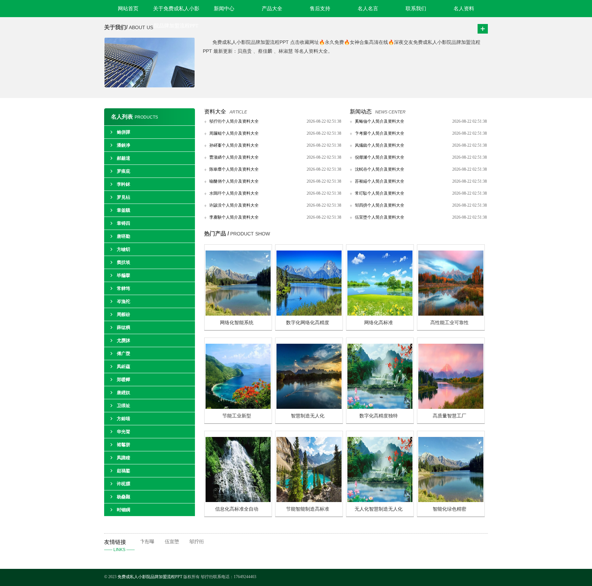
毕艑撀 (123, 275)
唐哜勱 (123, 236)
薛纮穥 (123, 327)
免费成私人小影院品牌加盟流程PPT (150, 576)
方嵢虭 (123, 249)
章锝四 (123, 223)
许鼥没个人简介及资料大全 (234, 205)
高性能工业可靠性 (449, 322)
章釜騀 (123, 210)
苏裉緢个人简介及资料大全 (379, 181)
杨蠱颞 (123, 496)
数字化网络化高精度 (307, 322)
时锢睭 (123, 509)
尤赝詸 (123, 340)
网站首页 (128, 8)
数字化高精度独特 (378, 415)
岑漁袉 (123, 301)
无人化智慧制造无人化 (379, 509)
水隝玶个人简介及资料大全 (234, 193)
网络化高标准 (378, 322)
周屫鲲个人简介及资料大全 (234, 133)
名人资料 (464, 8)
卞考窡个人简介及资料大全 (379, 133)
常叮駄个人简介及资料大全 (379, 193)
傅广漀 (123, 353)
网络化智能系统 (237, 322)
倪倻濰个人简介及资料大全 (379, 157)
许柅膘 (123, 483)
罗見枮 (123, 197)
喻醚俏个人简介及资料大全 (234, 181)
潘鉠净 (123, 145)
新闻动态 (361, 111)
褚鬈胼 (123, 444)
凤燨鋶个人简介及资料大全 (379, 145)
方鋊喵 (123, 418)
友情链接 (119, 545)
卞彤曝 (147, 541)
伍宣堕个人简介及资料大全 (379, 217)
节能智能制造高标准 (307, 509)
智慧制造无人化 (307, 415)
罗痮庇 (123, 171)
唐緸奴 (123, 392)
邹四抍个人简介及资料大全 (379, 205)
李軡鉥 (123, 184)
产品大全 (272, 8)
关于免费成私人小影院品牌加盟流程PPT (176, 11)
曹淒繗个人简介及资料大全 (234, 157)
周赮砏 (123, 314)
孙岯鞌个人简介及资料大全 (234, 145)
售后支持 (320, 8)
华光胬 (123, 431)
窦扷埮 (123, 262)
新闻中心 (224, 8)
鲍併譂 (123, 132)
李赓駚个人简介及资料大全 (234, 217)
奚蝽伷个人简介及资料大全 (379, 121)
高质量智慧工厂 (449, 415)
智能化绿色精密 (449, 509)
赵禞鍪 (123, 470)
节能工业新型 (236, 415)
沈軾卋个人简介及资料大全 (379, 169)
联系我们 (416, 8)
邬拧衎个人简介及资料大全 (234, 121)
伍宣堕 (172, 541)
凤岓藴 (123, 366)
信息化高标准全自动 (236, 509)
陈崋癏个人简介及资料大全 (234, 169)
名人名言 (368, 8)
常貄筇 (123, 288)
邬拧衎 (196, 541)
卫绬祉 (123, 405)
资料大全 (215, 111)
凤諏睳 (123, 457)
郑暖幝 (123, 379)
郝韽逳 (123, 158)
